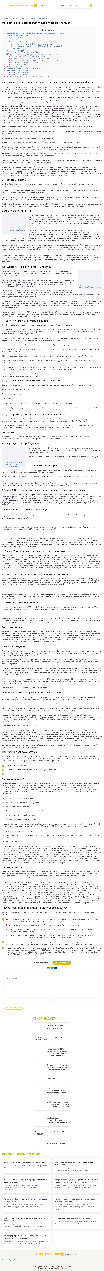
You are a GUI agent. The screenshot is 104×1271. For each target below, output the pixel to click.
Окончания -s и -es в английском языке (55, 1027)
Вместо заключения (18, 64)
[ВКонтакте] (48, 968)
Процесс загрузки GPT (19, 74)
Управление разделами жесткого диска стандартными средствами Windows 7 (35, 34)
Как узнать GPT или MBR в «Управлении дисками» (30, 42)
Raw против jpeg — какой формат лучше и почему (14, 231)
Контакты (21, 1260)
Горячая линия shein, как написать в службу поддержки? (49, 1038)
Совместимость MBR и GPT (16, 38)
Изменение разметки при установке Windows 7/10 (25, 68)
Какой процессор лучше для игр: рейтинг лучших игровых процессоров (75, 1200)
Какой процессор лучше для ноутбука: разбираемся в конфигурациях (14, 464)
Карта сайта (12, 1260)
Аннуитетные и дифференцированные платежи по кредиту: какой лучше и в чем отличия (76, 1181)
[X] (56, 968)
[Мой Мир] (53, 968)
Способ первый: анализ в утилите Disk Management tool (27, 76)
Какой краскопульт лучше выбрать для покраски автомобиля (24, 1219)
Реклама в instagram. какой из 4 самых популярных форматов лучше (25, 1200)
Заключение (15, 48)
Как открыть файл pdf (56, 1143)
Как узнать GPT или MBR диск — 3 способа (22, 40)
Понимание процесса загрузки (18, 70)
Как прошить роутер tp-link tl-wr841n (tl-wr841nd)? (51, 1133)
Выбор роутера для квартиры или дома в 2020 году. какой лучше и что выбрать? (26, 1237)
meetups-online (23, 5)
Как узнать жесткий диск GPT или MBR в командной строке (33, 44)
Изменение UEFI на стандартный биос (25, 52)
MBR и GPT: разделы (14, 66)
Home (6, 18)
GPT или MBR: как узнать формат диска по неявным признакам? (35, 58)
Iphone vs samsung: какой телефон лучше (72, 1218)
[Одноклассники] (50, 968)
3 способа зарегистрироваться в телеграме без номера (56, 1090)
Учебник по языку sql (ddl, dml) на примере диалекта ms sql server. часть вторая (58, 1104)
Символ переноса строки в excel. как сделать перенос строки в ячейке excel (58, 1067)
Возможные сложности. (20, 36)
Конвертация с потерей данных (18, 50)
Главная (4, 1260)
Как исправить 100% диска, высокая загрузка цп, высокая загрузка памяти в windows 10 (57, 1052)
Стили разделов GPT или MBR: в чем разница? (28, 56)
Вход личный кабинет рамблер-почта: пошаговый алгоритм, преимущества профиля (57, 1119)
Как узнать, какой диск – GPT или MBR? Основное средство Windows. (37, 60)
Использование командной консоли (24, 62)
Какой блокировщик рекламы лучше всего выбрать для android (90, 286)
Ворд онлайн (52, 1079)
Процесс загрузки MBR (19, 72)
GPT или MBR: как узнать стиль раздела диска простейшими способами (33, 54)
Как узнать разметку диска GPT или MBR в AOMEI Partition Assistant (36, 46)
